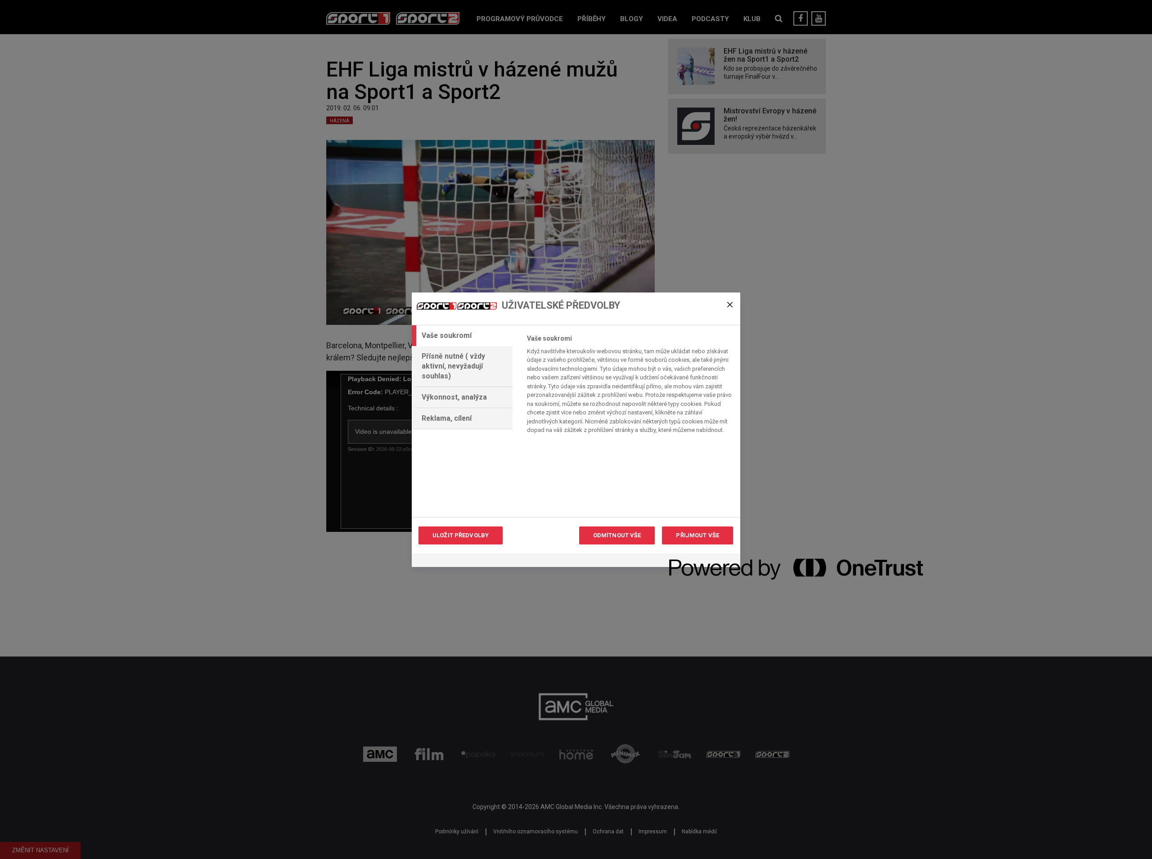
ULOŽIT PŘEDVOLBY (460, 535)
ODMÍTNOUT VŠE (617, 535)
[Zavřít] (730, 305)
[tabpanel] (629, 386)
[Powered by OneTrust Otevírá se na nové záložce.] (701, 561)
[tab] (462, 335)
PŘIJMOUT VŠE (697, 535)
